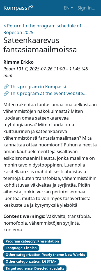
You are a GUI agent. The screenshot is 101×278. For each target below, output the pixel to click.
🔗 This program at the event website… (45, 93)
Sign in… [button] (86, 8)
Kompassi (18, 7)
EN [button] (67, 8)
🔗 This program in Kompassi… (36, 87)
